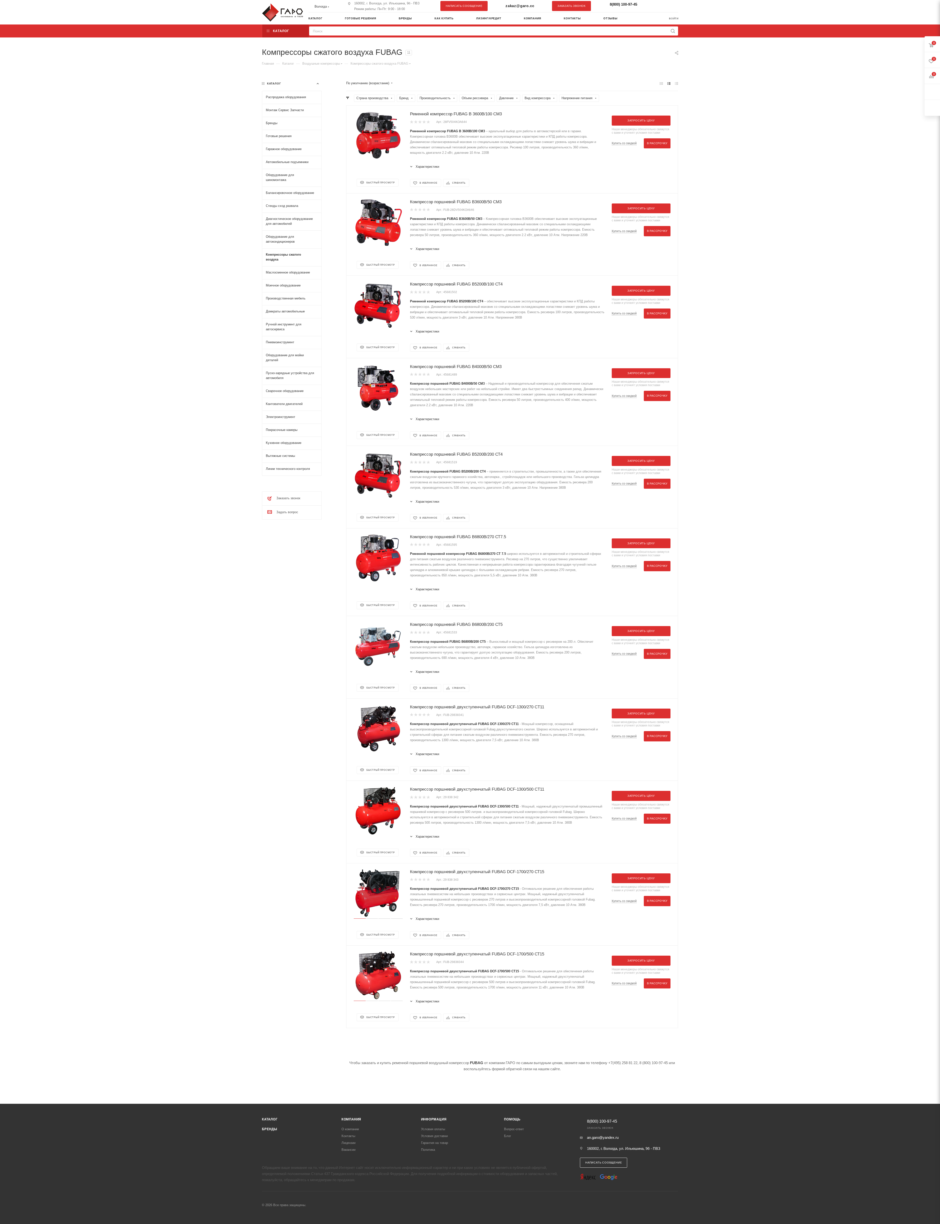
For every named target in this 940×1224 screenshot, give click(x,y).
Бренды (269, 1129)
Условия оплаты (433, 1129)
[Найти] (673, 31)
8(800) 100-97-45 (623, 4)
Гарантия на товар (434, 1143)
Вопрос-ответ (514, 1129)
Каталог (270, 1119)
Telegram (662, 6)
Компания (351, 1119)
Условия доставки (434, 1136)
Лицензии (348, 1143)
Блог (507, 1136)
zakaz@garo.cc (519, 6)
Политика (428, 1150)
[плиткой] (661, 83)
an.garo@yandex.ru (603, 1137)
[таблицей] (676, 83)
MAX (672, 6)
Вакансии (348, 1150)
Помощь (512, 1119)
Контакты (348, 1136)
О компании (350, 1129)
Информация (433, 1119)
